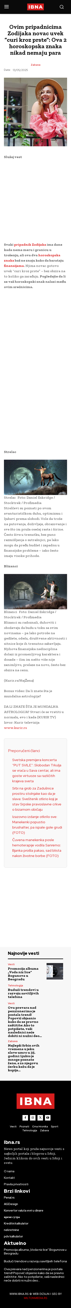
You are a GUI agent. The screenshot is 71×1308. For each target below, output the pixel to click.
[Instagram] (33, 1118)
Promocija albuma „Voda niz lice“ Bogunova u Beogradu (23, 973)
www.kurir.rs (15, 728)
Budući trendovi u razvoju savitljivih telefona (23, 993)
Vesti (11, 964)
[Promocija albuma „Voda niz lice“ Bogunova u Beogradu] (55, 971)
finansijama (14, 266)
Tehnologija (15, 985)
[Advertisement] (35, 200)
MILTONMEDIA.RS (35, 1298)
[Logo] (35, 7)
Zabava (35, 64)
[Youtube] (47, 1118)
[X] (40, 1118)
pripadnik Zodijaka (30, 244)
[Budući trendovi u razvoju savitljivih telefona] (55, 991)
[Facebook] (25, 1118)
